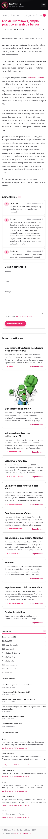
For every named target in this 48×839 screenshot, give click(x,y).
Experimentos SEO (9, 637)
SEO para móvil (8, 649)
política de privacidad (24, 317)
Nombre (8, 272)
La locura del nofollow (16, 461)
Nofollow (9, 562)
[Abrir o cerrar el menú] (43, 5)
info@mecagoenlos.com (23, 833)
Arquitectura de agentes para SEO (14, 716)
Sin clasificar (7, 673)
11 (44, 29)
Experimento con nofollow (18, 408)
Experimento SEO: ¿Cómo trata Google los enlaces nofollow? (24, 349)
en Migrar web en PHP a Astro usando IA (15, 748)
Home (5, 15)
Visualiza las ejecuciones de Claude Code (17, 685)
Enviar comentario (15, 323)
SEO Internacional (9, 669)
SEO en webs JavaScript (11, 645)
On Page (32, 15)
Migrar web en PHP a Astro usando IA (16, 692)
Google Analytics (8, 657)
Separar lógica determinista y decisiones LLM (18, 699)
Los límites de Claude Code (12, 723)
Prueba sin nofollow (15, 612)
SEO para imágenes (9, 665)
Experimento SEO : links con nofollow (23, 587)
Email (7, 282)
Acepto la (20, 317)
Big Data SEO (7, 641)
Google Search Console (11, 653)
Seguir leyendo (37, 366)
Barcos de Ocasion (36, 77)
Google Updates (8, 661)
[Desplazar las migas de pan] (44, 15)
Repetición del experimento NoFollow (24, 538)
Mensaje (8, 292)
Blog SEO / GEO (18, 15)
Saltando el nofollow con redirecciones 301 (17, 434)
